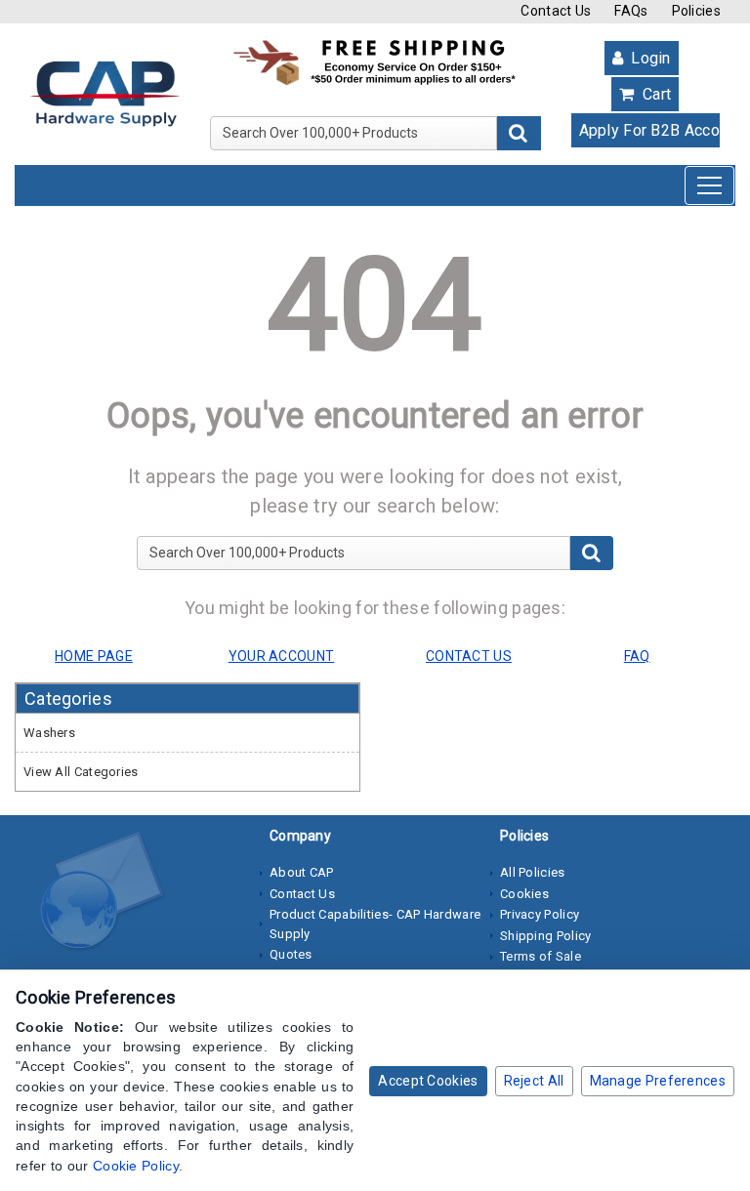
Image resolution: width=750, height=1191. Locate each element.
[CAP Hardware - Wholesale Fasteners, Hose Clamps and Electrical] (104, 93)
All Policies (532, 872)
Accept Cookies (428, 1080)
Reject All (534, 1080)
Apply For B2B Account (650, 130)
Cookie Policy (136, 1165)
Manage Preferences (658, 1080)
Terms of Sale (540, 956)
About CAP (302, 872)
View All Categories (81, 771)
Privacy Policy (539, 914)
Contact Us (556, 11)
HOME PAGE (94, 656)
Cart (655, 94)
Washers (49, 732)
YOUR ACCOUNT (282, 656)
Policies (696, 11)
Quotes (291, 954)
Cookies (524, 893)
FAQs (630, 11)
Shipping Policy (546, 935)
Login (649, 58)
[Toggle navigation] (709, 185)
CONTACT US (469, 656)
